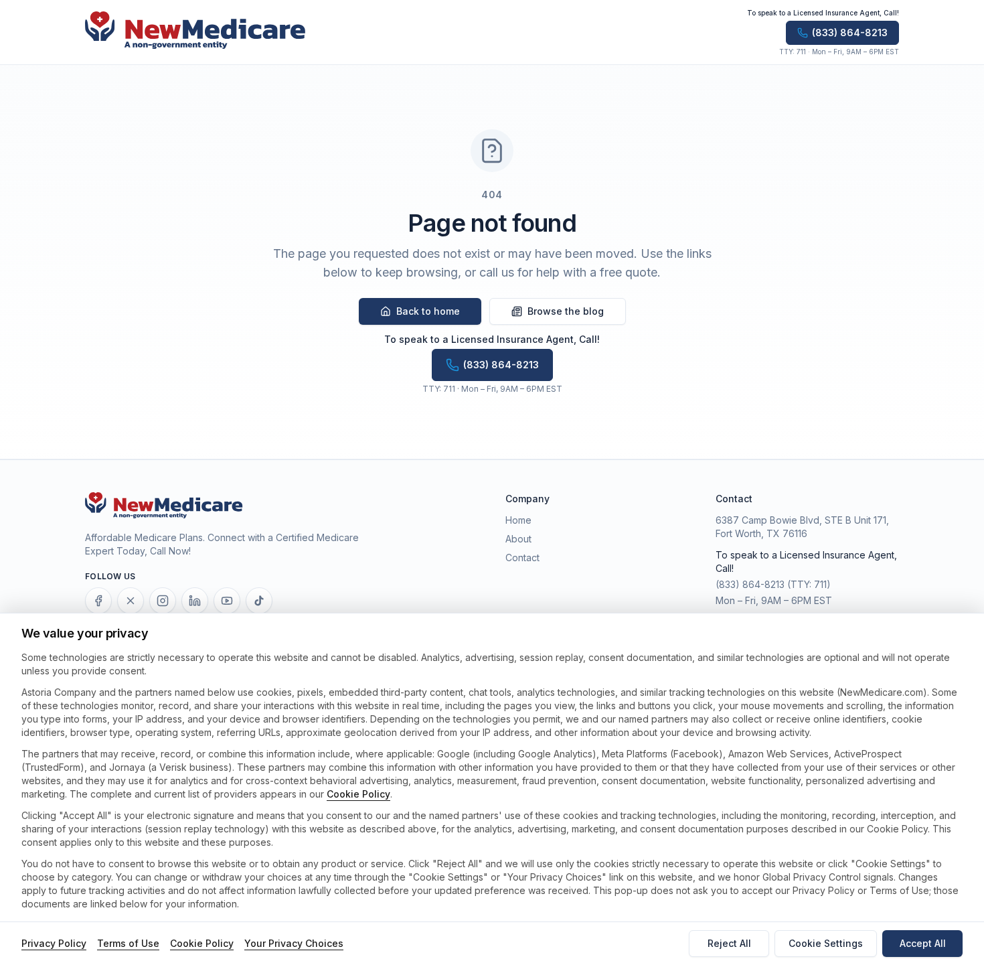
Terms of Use (128, 943)
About (518, 538)
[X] (130, 600)
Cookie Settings (826, 943)
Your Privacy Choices (293, 943)
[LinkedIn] (194, 600)
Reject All (729, 943)
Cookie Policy (358, 794)
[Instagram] (162, 600)
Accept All (923, 943)
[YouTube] (227, 600)
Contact (522, 557)
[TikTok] (259, 600)
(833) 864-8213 (750, 584)
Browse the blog (565, 311)
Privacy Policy (53, 943)
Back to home (428, 311)
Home (518, 520)
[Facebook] (98, 600)
